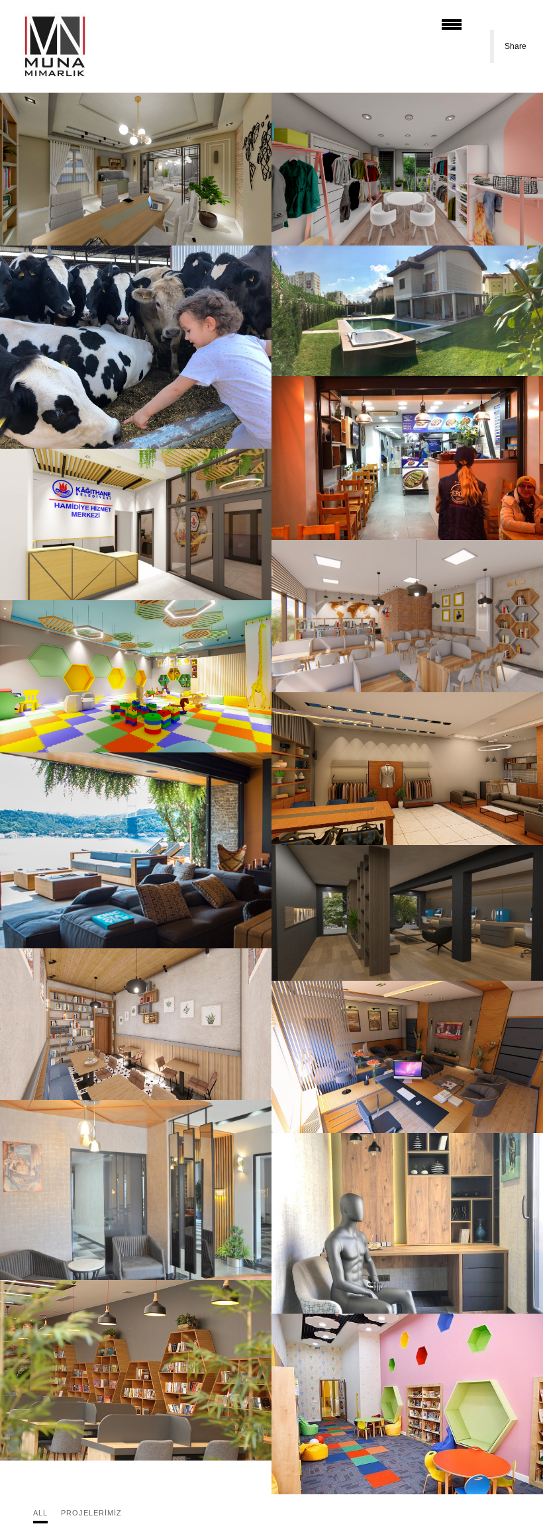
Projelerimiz (91, 1513)
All (40, 1513)
